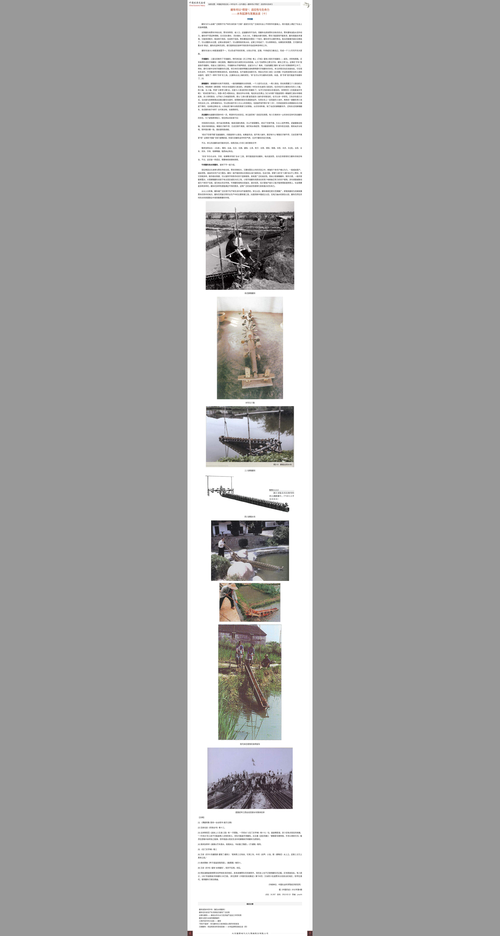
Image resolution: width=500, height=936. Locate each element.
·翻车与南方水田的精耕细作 (209, 918)
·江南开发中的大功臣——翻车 (210, 921)
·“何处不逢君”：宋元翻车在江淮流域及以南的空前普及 (219, 924)
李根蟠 (250, 19)
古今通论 (242, 4)
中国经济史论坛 (223, 4)
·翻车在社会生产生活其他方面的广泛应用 (214, 912)
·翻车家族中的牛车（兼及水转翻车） (212, 909)
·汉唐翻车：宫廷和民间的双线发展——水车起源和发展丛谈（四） (223, 927)
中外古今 (233, 4)
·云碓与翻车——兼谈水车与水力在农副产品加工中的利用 (220, 915)
